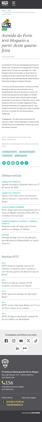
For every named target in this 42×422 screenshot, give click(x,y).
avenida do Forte (9, 152)
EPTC (9, 10)
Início (4, 10)
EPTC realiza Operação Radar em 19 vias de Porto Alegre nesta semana (21, 306)
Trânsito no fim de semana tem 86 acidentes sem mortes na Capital (17, 284)
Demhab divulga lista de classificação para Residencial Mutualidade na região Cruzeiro (20, 240)
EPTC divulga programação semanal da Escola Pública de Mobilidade (20, 318)
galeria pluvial (21, 155)
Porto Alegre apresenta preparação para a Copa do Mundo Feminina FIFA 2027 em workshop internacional (21, 212)
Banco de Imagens (29, 397)
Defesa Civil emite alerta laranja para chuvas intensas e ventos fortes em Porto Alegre (20, 198)
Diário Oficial (7, 397)
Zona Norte (7, 155)
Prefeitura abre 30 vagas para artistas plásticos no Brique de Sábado (19, 228)
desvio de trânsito (27, 152)
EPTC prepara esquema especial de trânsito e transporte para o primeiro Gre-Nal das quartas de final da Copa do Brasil (20, 270)
